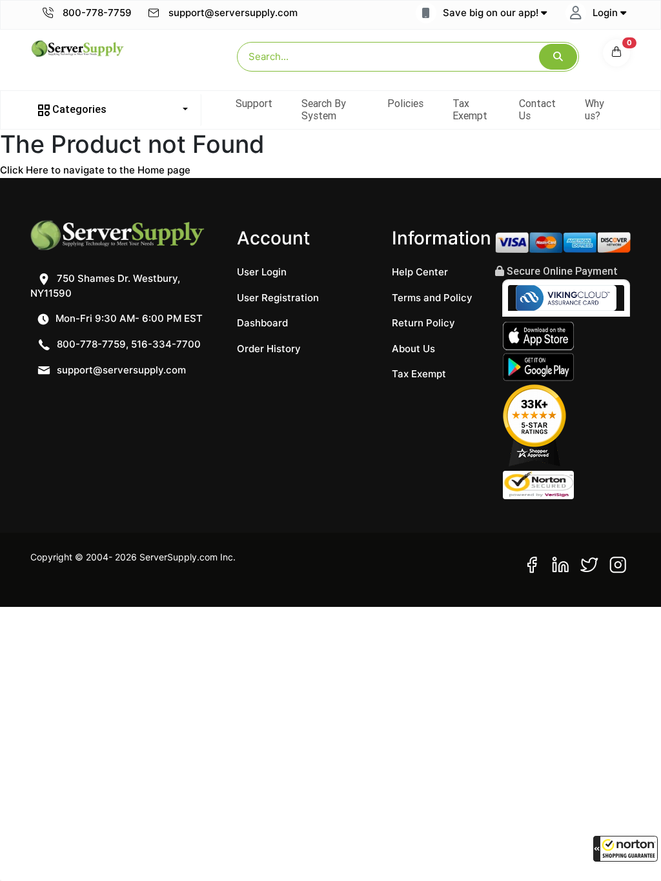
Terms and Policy (432, 298)
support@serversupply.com (233, 12)
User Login (262, 272)
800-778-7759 (96, 12)
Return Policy (423, 323)
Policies (405, 103)
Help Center (420, 272)
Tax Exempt (470, 109)
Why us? (594, 109)
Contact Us (537, 109)
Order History (269, 348)
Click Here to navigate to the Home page (95, 170)
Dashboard (262, 323)
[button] (625, 849)
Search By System (323, 109)
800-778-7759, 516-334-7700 (127, 344)
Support (254, 103)
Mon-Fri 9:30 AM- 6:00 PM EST (128, 318)
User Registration (278, 298)
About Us (413, 348)
